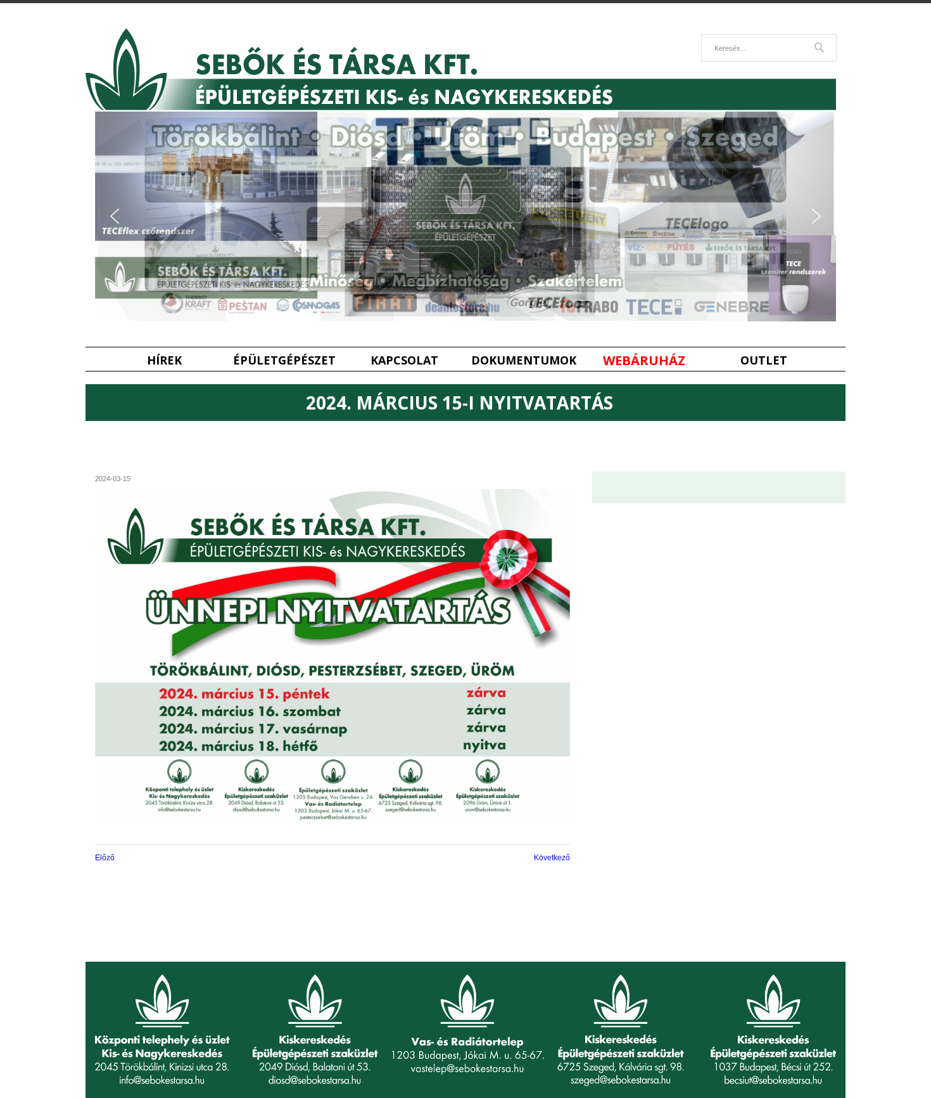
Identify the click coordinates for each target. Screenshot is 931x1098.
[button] (114, 216)
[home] (461, 107)
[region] (465, 216)
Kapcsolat (404, 360)
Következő (552, 857)
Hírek (164, 360)
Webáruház (644, 360)
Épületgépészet (284, 360)
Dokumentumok (523, 360)
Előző (105, 857)
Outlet (763, 360)
